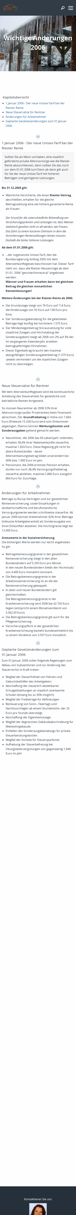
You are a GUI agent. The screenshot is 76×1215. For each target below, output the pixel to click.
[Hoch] (38, 136)
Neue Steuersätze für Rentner (25, 112)
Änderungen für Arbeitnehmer (26, 117)
